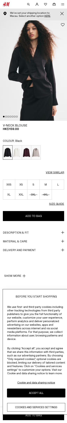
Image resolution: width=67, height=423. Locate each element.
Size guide (56, 203)
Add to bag (33, 215)
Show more (12, 275)
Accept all (36, 392)
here (47, 16)
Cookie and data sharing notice (36, 382)
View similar (55, 172)
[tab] (4, 116)
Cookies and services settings (36, 407)
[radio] (7, 152)
